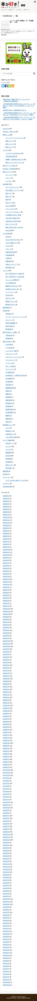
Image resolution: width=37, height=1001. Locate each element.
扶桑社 (8, 394)
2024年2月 (6, 574)
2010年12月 (6, 982)
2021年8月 (6, 652)
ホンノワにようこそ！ (12, 187)
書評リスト (9, 196)
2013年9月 (6, 907)
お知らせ (5, 128)
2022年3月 (6, 633)
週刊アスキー (10, 465)
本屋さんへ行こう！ (12, 264)
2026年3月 (6, 509)
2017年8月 (6, 781)
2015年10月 (6, 840)
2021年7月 (6, 654)
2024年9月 (6, 557)
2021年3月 (6, 665)
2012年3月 (6, 947)
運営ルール (6, 135)
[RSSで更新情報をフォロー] (12, 86)
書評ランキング (7, 172)
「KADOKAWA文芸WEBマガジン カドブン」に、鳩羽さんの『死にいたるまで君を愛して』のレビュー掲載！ (19, 105)
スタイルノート (10, 354)
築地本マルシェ (10, 301)
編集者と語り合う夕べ (12, 286)
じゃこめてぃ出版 (11, 351)
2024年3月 (6, 571)
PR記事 (5, 310)
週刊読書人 (9, 267)
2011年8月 (6, 961)
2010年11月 (6, 985)
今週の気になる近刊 (12, 221)
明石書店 (8, 397)
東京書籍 (8, 329)
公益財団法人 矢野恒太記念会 (15, 375)
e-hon (7, 236)
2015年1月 (6, 864)
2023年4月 (6, 598)
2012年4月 (6, 944)
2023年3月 (6, 600)
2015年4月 (6, 856)
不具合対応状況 (10, 156)
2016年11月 (6, 805)
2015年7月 (6, 848)
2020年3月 (6, 697)
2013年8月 (6, 909)
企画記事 (5, 184)
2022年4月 (6, 630)
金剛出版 (8, 418)
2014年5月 (6, 885)
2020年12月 (6, 673)
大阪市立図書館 (10, 323)
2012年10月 (6, 934)
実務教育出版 (10, 388)
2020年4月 (6, 695)
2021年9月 (6, 649)
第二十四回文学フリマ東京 (14, 276)
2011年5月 (6, 969)
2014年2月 (6, 893)
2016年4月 (6, 824)
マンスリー (9, 181)
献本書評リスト (7, 425)
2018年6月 (6, 754)
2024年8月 (6, 560)
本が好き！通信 (16, 998)
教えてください (10, 224)
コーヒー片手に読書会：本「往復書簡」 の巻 (21, 21)
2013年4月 (6, 920)
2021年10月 (6, 646)
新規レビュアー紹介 (9, 165)
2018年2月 (6, 764)
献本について (10, 147)
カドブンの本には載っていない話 (16, 480)
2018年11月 (6, 740)
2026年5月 (6, 504)
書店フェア (9, 193)
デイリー (8, 178)
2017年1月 (6, 799)
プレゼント (6, 483)
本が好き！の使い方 (9, 131)
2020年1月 (6, 703)
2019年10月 (6, 711)
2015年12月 (6, 834)
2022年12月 (6, 609)
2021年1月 (6, 670)
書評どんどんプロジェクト (14, 162)
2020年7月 (6, 686)
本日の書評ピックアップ (13, 190)
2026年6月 (6, 501)
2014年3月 (6, 891)
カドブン (8, 446)
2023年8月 (6, 587)
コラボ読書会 (10, 283)
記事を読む (4, 34)
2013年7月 (6, 912)
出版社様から (10, 434)
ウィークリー (10, 175)
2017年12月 (6, 770)
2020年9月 (6, 681)
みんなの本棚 (10, 206)
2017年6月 (6, 786)
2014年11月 (6, 869)
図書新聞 (8, 452)
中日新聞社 (9, 372)
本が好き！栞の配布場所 (10, 169)
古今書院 (8, 381)
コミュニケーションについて (14, 138)
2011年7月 (6, 963)
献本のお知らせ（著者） (10, 332)
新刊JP (8, 456)
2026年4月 (6, 506)
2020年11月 (6, 676)
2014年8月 (6, 877)
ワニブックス (10, 369)
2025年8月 (6, 528)
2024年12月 (6, 549)
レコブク (8, 449)
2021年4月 (6, 662)
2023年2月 (6, 603)
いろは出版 (9, 347)
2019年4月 (6, 727)
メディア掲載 (7, 440)
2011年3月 (6, 974)
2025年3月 (6, 541)
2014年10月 (6, 872)
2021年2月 (6, 668)
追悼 (7, 199)
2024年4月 (6, 568)
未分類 (5, 474)
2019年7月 (6, 719)
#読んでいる (9, 202)
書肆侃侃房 (9, 400)
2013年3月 (6, 923)
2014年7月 (6, 880)
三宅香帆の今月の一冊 (12, 215)
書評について (10, 144)
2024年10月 (6, 555)
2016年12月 (6, 802)
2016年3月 (6, 826)
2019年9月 (6, 713)
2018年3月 (6, 762)
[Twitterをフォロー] (2, 86)
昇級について (10, 141)
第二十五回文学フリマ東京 (14, 273)
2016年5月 (6, 821)
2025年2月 (6, 544)
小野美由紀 (9, 335)
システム (5, 150)
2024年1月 (6, 576)
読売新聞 (8, 462)
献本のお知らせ (7, 341)
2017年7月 (6, 783)
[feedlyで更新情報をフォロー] (9, 86)
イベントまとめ (10, 209)
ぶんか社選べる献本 (12, 437)
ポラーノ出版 (10, 366)
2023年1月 (6, 606)
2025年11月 (6, 520)
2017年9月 (6, 778)
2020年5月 (6, 692)
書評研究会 (6, 307)
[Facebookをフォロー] (6, 86)
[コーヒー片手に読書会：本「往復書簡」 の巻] (5, 24)
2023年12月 (6, 579)
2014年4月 (6, 888)
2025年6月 (6, 533)
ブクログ (8, 246)
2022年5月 (6, 627)
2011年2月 (6, 977)
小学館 (8, 258)
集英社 (8, 422)
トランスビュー (10, 360)
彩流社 (8, 391)
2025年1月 (6, 547)
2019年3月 (6, 729)
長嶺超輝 (8, 338)
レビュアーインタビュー (13, 212)
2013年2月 (6, 926)
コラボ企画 (6, 233)
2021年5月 (6, 660)
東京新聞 (8, 459)
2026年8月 (6, 496)
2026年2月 (6, 512)
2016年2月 (6, 829)
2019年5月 (6, 724)
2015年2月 (6, 861)
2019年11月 (6, 708)
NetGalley (9, 314)
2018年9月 (6, 746)
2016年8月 (6, 813)
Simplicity (23, 996)
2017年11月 (6, 772)
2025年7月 (6, 531)
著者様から (9, 431)
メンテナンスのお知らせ (13, 153)
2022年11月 (6, 611)
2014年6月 (6, 883)
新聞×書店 (9, 261)
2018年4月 (6, 759)
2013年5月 (6, 918)
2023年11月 (6, 582)
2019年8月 (6, 716)
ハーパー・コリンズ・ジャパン (15, 317)
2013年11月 (6, 901)
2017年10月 (6, 775)
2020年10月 (6, 678)
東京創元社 (9, 403)
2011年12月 (6, 950)
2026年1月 (6, 514)
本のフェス (9, 298)
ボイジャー (9, 320)
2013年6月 (6, 915)
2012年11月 (6, 931)
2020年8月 (6, 684)
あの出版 (8, 344)
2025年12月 (6, 517)
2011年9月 (6, 958)
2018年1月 (6, 767)
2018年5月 (6, 756)
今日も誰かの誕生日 (12, 218)
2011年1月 (6, 979)
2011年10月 (6, 955)
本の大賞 (8, 230)
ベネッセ (8, 249)
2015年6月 (6, 850)
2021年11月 (6, 643)
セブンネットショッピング (14, 357)
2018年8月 (6, 748)
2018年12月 (6, 738)
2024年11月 (6, 552)
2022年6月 (6, 625)
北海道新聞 (9, 255)
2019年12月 (6, 705)
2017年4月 (6, 791)
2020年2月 (6, 700)
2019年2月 (6, 732)
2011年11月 (6, 952)
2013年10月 (6, 904)
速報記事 (5, 471)
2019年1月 (6, 735)
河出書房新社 (10, 412)
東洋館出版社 (10, 409)
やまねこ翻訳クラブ (12, 243)
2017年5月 (6, 789)
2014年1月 (6, 896)
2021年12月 (6, 641)
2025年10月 (6, 523)
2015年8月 (6, 845)
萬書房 (8, 415)
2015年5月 (6, 853)
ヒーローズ (9, 363)
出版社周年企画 (10, 252)
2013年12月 (6, 899)
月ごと (8, 428)
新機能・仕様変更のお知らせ (14, 159)
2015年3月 (6, 858)
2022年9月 (6, 617)
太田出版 (8, 385)
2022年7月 (6, 622)
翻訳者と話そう (10, 304)
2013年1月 (6, 928)
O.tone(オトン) (10, 443)
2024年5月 (6, 566)
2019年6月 (6, 721)
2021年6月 (6, 657)
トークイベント (10, 292)
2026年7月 (6, 498)
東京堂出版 (9, 326)
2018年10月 (6, 743)
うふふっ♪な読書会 (11, 280)
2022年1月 (6, 638)
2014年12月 (6, 866)
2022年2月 (6, 635)
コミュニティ (7, 477)
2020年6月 (6, 689)
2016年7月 (6, 815)
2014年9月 (6, 875)
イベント (5, 270)
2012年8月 (6, 936)
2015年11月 (6, 837)
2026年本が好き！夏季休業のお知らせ (15, 110)
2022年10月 (6, 614)
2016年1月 (6, 832)
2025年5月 (6, 536)
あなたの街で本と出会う (13, 239)
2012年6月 (6, 942)
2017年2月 (6, 797)
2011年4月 (6, 971)
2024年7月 (6, 563)
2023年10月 (6, 584)
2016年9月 (6, 810)
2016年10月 (6, 807)
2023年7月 (6, 590)
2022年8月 (6, 619)
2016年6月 (6, 818)
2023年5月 (6, 595)
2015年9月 (6, 842)
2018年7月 (6, 751)
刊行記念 (8, 295)
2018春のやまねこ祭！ (13, 289)
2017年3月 (6, 794)
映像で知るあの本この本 (13, 227)
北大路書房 (9, 378)
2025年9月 (6, 525)
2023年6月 (6, 592)
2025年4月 (6, 539)
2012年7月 (6, 939)
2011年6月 (6, 966)
